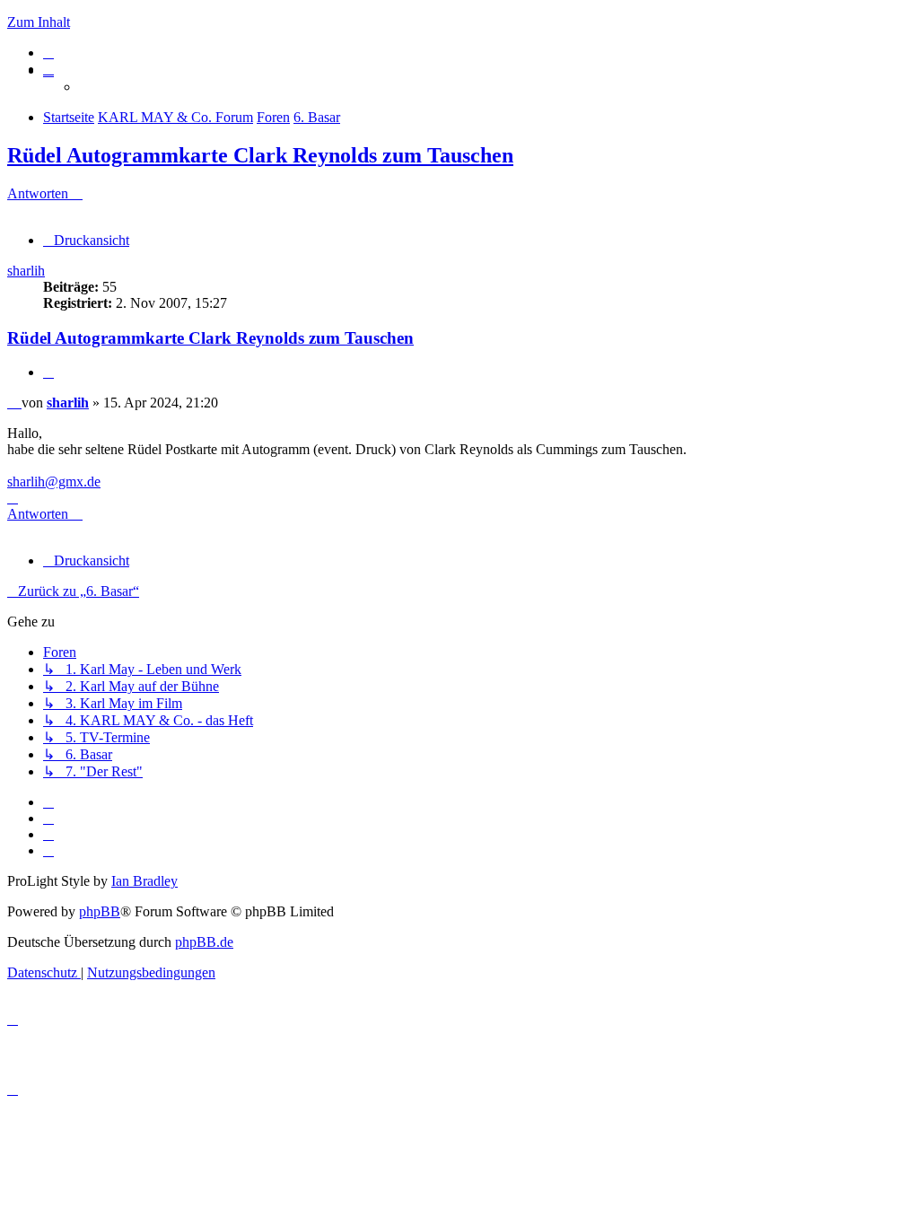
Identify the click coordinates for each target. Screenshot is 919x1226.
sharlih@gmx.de (54, 481)
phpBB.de (204, 942)
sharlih (26, 270)
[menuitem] (48, 52)
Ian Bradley (144, 881)
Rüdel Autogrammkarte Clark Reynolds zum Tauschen (260, 155)
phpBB (99, 911)
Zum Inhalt (38, 22)
